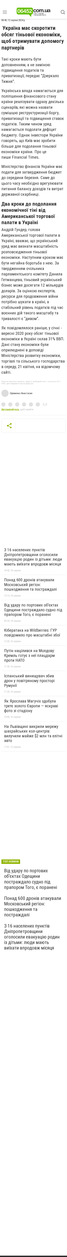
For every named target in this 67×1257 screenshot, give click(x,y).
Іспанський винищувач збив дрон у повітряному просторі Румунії (29, 681)
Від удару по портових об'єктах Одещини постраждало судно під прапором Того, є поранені (33, 610)
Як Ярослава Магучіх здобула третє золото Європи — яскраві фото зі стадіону (31, 706)
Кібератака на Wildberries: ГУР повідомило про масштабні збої (32, 633)
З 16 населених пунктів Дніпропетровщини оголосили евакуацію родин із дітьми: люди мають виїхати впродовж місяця (33, 556)
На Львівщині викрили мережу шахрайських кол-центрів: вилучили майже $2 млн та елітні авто (33, 733)
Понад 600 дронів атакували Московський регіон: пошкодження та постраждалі (30, 584)
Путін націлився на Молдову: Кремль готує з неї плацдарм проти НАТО (29, 655)
